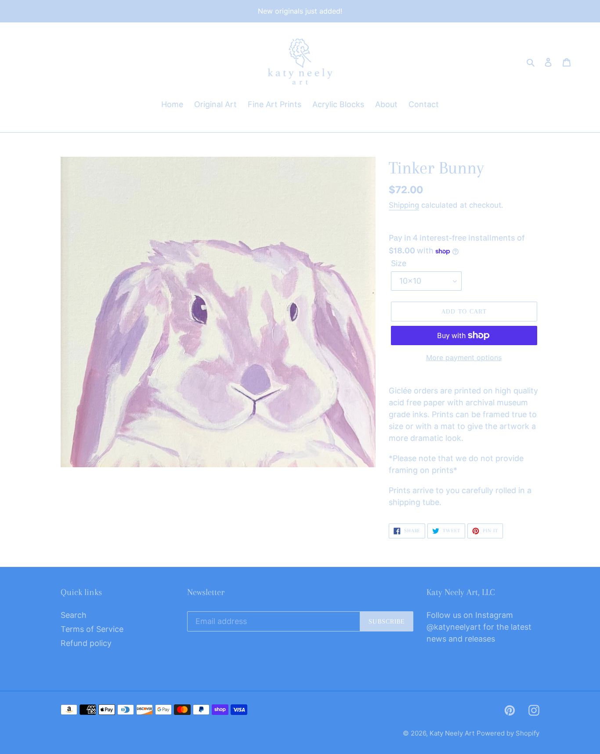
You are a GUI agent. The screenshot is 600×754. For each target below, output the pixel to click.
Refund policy (86, 643)
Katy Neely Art (452, 733)
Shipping (404, 205)
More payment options (464, 357)
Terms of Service (92, 629)
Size (398, 263)
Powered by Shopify (508, 733)
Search (74, 615)
